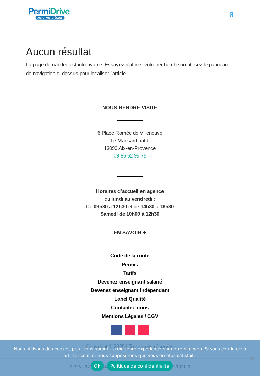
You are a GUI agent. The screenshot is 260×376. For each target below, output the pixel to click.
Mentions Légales (122, 316)
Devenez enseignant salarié (130, 282)
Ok (97, 366)
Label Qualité (130, 299)
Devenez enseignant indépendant (130, 290)
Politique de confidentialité (139, 366)
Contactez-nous (130, 307)
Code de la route (129, 255)
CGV (152, 316)
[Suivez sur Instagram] (130, 330)
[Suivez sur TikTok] (143, 330)
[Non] (251, 358)
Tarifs (129, 273)
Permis (130, 264)
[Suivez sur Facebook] (116, 330)
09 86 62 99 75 (130, 156)
